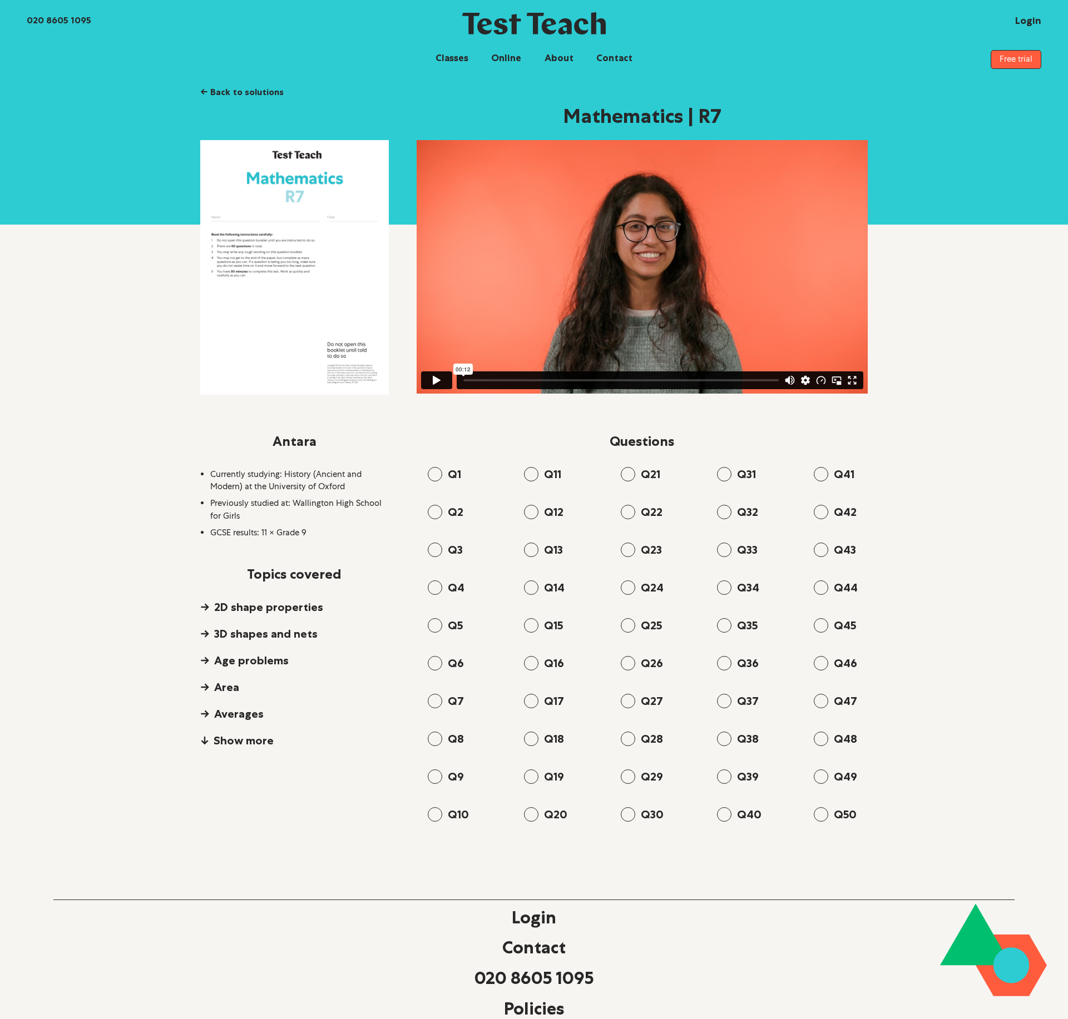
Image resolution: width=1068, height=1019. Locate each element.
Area (226, 687)
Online (506, 57)
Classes (452, 57)
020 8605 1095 (534, 977)
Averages (239, 713)
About (559, 57)
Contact (614, 57)
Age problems (251, 660)
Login (534, 917)
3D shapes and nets (266, 633)
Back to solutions (242, 91)
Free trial (1016, 58)
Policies (534, 1008)
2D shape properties (268, 607)
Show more (244, 740)
